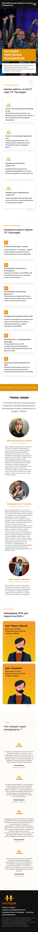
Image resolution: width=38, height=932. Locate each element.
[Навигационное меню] (34, 4)
